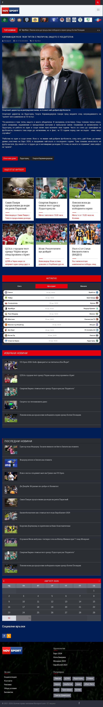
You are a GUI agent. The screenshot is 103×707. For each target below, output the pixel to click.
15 (94, 602)
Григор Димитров (62, 695)
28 (80, 613)
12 (52, 602)
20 (66, 607)
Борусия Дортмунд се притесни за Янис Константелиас (45, 526)
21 (80, 607)
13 (66, 602)
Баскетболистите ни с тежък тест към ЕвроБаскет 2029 (45, 512)
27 (66, 613)
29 (94, 613)
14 (80, 602)
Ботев (78, 690)
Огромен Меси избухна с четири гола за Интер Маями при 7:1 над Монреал (54, 539)
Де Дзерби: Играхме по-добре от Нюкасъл (39, 486)
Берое (57, 684)
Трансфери (67, 690)
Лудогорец (24, 158)
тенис (78, 684)
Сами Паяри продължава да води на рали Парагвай (44, 499)
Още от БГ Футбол (14, 169)
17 (23, 607)
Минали (83, 286)
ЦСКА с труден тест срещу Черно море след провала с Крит (47, 375)
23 (9, 613)
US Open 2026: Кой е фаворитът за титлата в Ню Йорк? (44, 362)
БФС (56, 690)
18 (38, 607)
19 (52, 607)
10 (23, 602)
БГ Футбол (37, 41)
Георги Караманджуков (42, 158)
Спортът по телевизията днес (33, 401)
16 (9, 607)
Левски (58, 678)
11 (38, 602)
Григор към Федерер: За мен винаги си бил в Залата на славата (49, 446)
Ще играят (51, 286)
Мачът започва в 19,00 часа (51, 215)
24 (23, 613)
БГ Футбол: (24, 30)
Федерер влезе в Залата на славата (36, 460)
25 (38, 613)
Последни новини (18, 441)
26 (52, 613)
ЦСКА (67, 678)
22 (94, 607)
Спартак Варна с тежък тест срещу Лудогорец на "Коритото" (47, 388)
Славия (90, 678)
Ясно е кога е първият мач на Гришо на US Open (42, 473)
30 (9, 618)
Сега (19, 286)
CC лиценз (51, 703)
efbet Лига (89, 684)
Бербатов (68, 684)
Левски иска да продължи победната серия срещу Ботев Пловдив (57, 30)
